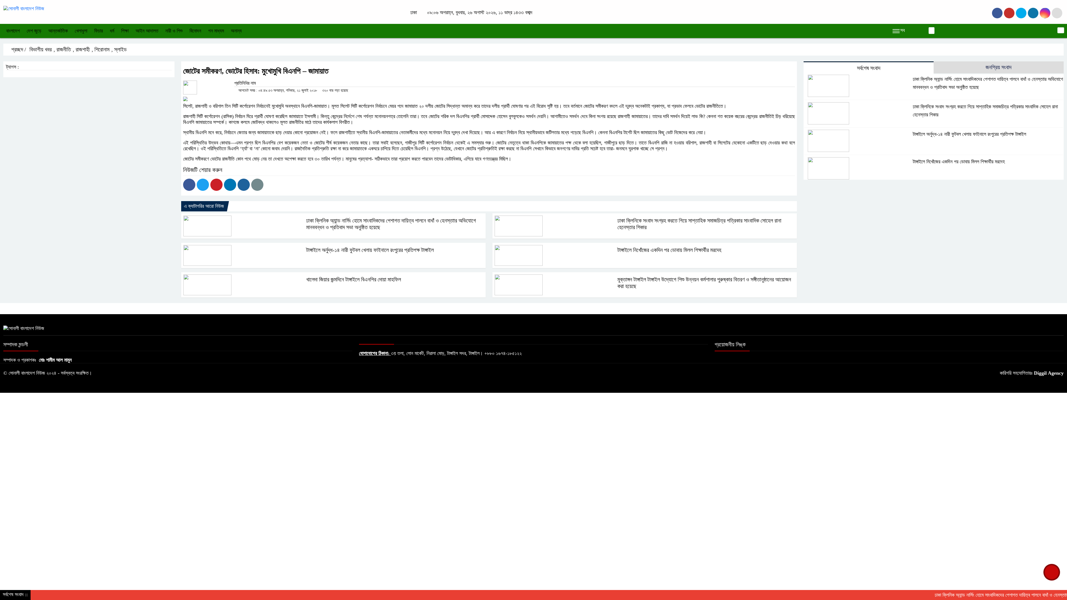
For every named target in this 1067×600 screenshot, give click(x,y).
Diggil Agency (1049, 373)
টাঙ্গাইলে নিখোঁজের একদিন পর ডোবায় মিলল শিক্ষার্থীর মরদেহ (669, 250)
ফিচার (98, 31)
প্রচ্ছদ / (18, 49)
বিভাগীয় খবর (40, 49)
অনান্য (236, 31)
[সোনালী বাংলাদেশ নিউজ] (23, 8)
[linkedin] (1033, 13)
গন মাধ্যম (216, 31)
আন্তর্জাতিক (58, 31)
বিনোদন (195, 31)
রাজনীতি (63, 49)
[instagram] (1021, 13)
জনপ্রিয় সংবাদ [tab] (998, 67)
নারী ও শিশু (174, 31)
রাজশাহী (83, 49)
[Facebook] (189, 185)
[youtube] (1045, 13)
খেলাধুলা (81, 31)
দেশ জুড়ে (34, 31)
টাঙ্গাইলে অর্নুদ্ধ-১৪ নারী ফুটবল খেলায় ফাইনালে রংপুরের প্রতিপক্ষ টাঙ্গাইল (370, 250)
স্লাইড (120, 49)
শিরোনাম (101, 49)
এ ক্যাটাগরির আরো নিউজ (204, 206)
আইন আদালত (147, 31)
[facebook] (997, 13)
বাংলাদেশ (13, 31)
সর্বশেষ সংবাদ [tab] (868, 68)
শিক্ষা (125, 31)
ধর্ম (112, 31)
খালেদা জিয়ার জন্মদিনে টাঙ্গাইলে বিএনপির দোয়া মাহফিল (353, 279)
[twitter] (1009, 13)
